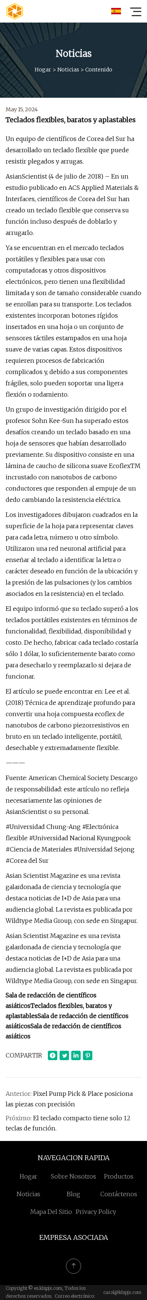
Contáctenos (118, 1194)
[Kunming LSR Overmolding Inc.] (15, 11)
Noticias (68, 69)
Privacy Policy (96, 1211)
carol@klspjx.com (122, 1292)
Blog (73, 1194)
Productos (118, 1176)
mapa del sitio (51, 1211)
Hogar (43, 69)
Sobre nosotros (73, 1176)
